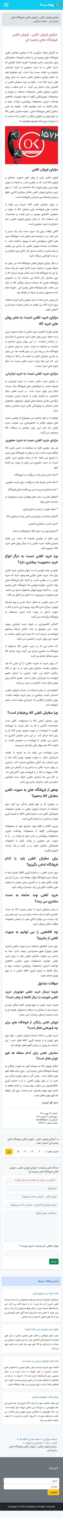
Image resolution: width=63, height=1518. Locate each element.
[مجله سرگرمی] (50, 5)
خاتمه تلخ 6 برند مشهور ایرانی (46, 1293)
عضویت (53, 1492)
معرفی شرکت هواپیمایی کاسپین (45, 1397)
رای (9, 1151)
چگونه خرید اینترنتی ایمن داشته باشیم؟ (41, 1329)
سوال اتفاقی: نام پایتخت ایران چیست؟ (39, 1246)
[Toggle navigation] (6, 5)
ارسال (54, 1261)
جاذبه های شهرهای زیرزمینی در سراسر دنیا (40, 1361)
